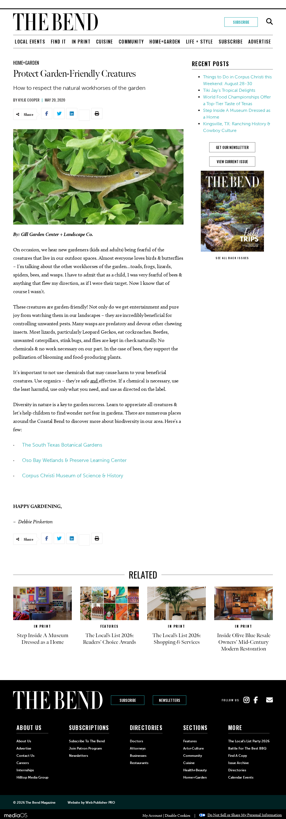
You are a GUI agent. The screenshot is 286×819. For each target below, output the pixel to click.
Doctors (136, 741)
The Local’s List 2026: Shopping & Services (176, 638)
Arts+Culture (193, 748)
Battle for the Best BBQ (247, 748)
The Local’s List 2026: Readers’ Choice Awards (109, 638)
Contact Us (25, 756)
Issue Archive (238, 763)
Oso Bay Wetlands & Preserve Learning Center (74, 460)
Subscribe (241, 22)
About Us (23, 741)
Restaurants (139, 763)
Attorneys (138, 748)
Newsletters (169, 700)
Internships (25, 770)
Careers (22, 763)
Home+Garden (164, 41)
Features (109, 626)
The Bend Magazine (40, 802)
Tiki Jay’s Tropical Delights (229, 90)
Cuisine (104, 41)
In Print (81, 41)
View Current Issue (232, 161)
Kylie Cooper (28, 100)
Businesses (138, 756)
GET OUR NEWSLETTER (232, 147)
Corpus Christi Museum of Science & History (72, 476)
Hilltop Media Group (32, 777)
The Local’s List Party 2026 (249, 741)
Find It (58, 41)
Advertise (259, 41)
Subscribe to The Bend (87, 741)
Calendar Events (240, 777)
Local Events (30, 41)
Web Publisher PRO (100, 802)
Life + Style (199, 41)
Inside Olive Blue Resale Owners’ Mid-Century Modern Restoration (243, 642)
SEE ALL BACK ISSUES (232, 258)
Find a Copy (237, 756)
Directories (237, 770)
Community (131, 41)
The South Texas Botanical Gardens (62, 445)
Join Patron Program (85, 748)
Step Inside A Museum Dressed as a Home (42, 638)
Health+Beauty (195, 770)
